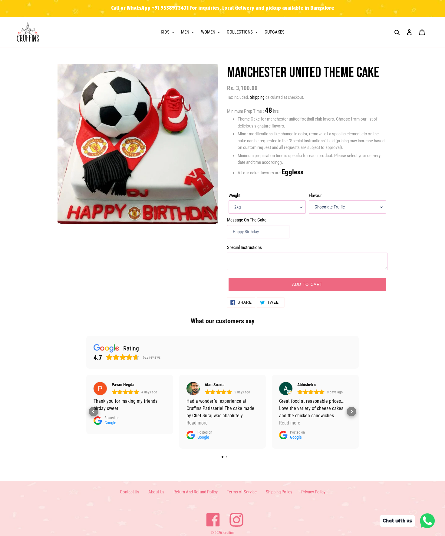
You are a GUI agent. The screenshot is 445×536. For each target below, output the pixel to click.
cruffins (228, 533)
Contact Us (129, 492)
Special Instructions (244, 247)
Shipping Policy (279, 492)
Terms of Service (242, 492)
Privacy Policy (313, 492)
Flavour (315, 195)
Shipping (257, 97)
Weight (234, 195)
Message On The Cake (246, 220)
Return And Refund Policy (195, 492)
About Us (156, 492)
